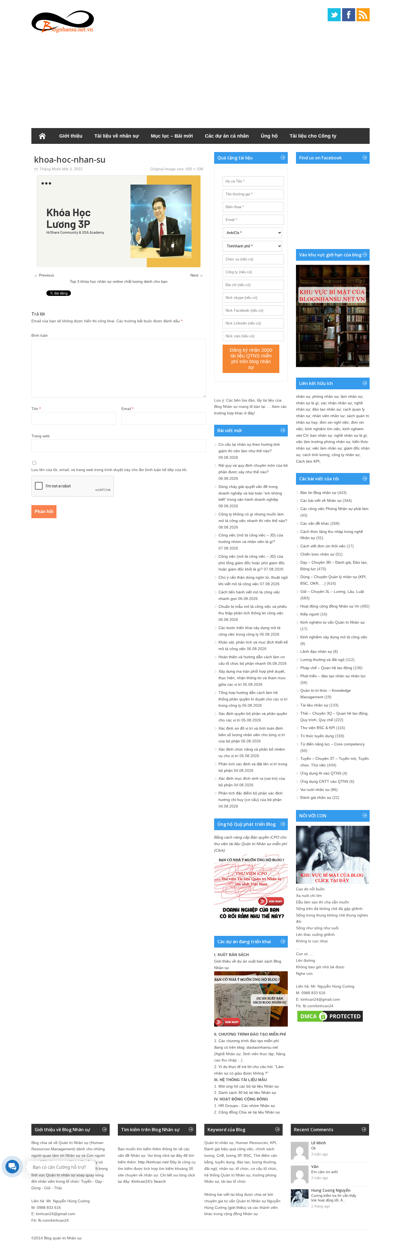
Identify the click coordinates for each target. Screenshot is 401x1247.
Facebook (348, 14)
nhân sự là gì (307, 403)
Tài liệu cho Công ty (313, 136)
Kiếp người (309, 614)
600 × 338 (194, 169)
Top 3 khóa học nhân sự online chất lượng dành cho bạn (118, 281)
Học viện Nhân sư (58, 151)
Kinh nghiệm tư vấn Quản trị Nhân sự (332, 622)
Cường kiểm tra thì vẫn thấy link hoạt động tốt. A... (333, 1198)
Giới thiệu (70, 136)
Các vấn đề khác (314, 523)
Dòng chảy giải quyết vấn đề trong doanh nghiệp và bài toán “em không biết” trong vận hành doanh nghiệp (250, 493)
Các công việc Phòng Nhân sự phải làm (334, 508)
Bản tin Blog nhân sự (318, 492)
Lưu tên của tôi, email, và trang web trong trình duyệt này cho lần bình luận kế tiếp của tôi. (109, 470)
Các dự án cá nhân (227, 136)
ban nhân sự (321, 435)
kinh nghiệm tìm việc (322, 429)
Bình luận (39, 335)
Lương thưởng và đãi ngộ (322, 659)
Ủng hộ (269, 136)
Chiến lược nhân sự (317, 554)
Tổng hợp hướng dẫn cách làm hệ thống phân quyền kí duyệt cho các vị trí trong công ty (253, 699)
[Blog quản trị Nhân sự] (62, 20)
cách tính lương (316, 455)
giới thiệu (237, 1207)
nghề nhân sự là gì (350, 435)
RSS (363, 14)
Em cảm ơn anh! (324, 1172)
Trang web (40, 436)
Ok (313, 1148)
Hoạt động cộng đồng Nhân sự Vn (329, 606)
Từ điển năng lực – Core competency (332, 744)
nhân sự (303, 396)
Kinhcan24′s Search (148, 1181)
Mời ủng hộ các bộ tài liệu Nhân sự (249, 1086)
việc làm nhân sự (327, 448)
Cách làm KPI (307, 461)
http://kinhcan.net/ (153, 1162)
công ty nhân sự (346, 455)
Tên (36, 408)
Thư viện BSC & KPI (317, 728)
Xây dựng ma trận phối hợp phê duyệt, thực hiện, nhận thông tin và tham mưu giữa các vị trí (252, 678)
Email (127, 408)
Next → (196, 275)
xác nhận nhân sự (336, 403)
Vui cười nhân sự (315, 789)
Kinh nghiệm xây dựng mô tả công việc (333, 637)
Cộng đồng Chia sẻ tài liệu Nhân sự (249, 1112)
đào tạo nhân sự (326, 409)
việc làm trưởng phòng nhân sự (323, 441)
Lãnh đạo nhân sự (316, 651)
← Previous (44, 275)
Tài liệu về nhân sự (116, 136)
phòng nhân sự (325, 396)
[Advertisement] (200, 79)
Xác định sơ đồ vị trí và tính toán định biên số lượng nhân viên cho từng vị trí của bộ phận (252, 735)
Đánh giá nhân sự (315, 797)
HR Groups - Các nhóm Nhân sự (247, 1105)
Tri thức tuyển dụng (317, 736)
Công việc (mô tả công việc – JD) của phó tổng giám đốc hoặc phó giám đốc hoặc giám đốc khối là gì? (252, 563)
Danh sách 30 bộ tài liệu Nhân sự (247, 1092)
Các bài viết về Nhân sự (321, 500)
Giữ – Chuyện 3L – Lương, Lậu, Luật (332, 591)
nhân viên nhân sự (328, 416)
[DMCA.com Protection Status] (330, 1022)
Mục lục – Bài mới (172, 136)
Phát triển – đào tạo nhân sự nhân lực (333, 676)
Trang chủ (42, 136)
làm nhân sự (351, 396)
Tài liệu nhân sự (314, 705)
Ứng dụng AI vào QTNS (320, 773)
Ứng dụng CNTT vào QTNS (324, 781)
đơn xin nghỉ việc (334, 422)
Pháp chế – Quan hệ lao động (326, 668)
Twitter (334, 14)
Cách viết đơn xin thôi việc (323, 546)
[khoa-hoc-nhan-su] (118, 266)
